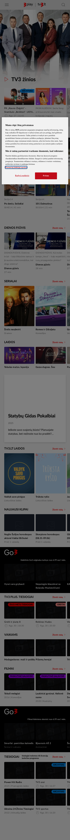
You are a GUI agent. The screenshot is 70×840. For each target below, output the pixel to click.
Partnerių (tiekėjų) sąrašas (16, 167)
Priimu (46, 176)
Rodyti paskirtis (22, 176)
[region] (35, 150)
